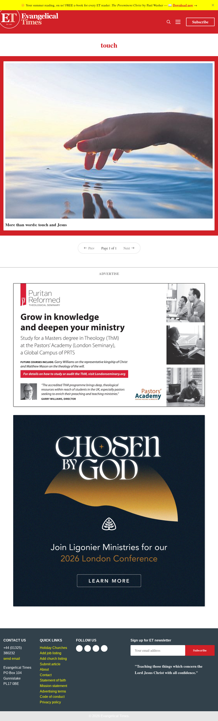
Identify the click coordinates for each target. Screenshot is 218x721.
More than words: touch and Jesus (36, 225)
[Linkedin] (104, 648)
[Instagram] (96, 648)
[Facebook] (79, 648)
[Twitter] (87, 648)
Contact (46, 675)
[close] (212, 5)
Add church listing (53, 658)
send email (11, 658)
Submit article (50, 664)
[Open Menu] (178, 22)
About (44, 669)
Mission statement (53, 686)
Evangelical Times (115, 716)
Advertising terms (53, 691)
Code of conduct (52, 696)
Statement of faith (53, 680)
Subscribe (200, 22)
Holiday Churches (53, 648)
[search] (168, 21)
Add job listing (50, 653)
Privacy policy (50, 702)
